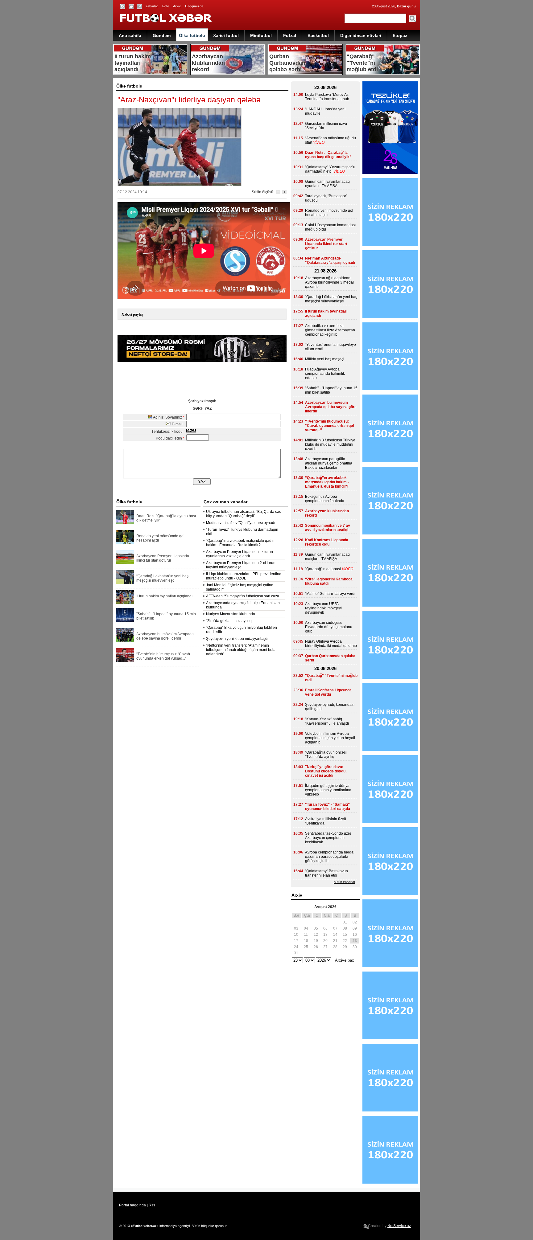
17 (296, 941)
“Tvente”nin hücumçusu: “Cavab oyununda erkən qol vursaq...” (163, 656)
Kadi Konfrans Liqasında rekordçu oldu (326, 542)
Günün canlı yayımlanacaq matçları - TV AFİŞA (327, 556)
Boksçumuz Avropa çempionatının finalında (324, 498)
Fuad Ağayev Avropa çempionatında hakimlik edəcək (325, 373)
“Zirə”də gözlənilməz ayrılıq (229, 621)
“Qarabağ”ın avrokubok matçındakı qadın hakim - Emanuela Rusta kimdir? (240, 542)
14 (335, 934)
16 (355, 934)
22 (345, 941)
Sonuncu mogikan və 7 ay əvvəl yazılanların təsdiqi (327, 527)
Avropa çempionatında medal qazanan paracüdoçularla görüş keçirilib (329, 856)
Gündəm (162, 35)
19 (316, 941)
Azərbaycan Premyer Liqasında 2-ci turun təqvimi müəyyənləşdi (240, 565)
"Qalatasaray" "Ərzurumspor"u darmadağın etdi (330, 169)
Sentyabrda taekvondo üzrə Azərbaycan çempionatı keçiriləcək (328, 837)
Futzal (289, 35)
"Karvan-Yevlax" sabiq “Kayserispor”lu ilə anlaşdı (327, 721)
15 (345, 934)
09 (355, 928)
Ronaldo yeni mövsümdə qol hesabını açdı (160, 538)
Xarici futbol (226, 35)
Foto (165, 6)
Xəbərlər (151, 6)
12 (316, 934)
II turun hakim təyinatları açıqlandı (164, 596)
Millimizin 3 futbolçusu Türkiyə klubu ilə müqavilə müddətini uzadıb (330, 444)
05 (316, 928)
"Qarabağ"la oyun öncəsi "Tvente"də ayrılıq (326, 754)
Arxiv (177, 6)
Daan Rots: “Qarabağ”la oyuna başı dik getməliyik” (166, 518)
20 (325, 941)
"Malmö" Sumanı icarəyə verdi (330, 593)
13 (325, 934)
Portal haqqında (132, 1205)
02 (355, 922)
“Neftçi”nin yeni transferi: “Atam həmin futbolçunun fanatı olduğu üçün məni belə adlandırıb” (240, 649)
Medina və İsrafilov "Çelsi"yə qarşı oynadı (240, 523)
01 (345, 922)
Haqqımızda (194, 6)
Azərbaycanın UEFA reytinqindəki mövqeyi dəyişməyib (323, 608)
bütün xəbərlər (344, 882)
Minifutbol (261, 35)
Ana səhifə (130, 35)
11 (306, 934)
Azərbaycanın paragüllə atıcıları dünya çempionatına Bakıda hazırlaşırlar (328, 463)
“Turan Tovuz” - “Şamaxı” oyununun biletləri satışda (327, 806)
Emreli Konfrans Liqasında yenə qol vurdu (328, 692)
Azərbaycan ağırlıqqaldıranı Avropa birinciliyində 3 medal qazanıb (329, 282)
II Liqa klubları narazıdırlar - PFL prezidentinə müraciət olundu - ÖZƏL (243, 576)
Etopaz (400, 35)
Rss (152, 1205)
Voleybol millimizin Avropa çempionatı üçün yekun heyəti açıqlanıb (330, 737)
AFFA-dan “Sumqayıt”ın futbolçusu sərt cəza (242, 596)
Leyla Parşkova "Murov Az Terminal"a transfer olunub (327, 96)
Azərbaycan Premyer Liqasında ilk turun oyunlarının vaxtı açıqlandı (239, 554)
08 (345, 928)
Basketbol (318, 35)
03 (296, 928)
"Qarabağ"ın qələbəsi (323, 569)
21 (335, 941)
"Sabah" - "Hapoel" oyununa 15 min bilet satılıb (166, 616)
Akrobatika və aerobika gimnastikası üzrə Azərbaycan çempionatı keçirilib (330, 330)
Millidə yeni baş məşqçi (324, 359)
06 (325, 928)
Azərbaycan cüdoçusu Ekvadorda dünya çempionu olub (328, 626)
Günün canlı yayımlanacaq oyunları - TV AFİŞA (327, 183)
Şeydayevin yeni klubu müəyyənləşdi (237, 638)
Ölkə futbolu (192, 35)
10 (296, 934)
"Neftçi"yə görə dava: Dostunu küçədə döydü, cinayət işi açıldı (325, 771)
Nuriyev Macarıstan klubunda (230, 614)
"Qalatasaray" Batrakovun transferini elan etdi (326, 873)
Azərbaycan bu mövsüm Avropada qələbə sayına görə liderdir (165, 636)
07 (335, 928)
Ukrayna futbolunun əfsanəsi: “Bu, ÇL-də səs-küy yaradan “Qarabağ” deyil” (244, 514)
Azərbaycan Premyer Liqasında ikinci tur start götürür (162, 558)
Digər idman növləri (360, 35)
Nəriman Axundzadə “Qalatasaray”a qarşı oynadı (330, 260)
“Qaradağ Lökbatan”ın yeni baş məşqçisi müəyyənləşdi (162, 578)
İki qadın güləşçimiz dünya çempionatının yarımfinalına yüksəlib (328, 790)
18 (306, 941)
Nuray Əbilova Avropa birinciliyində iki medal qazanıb (331, 643)
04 (306, 928)
